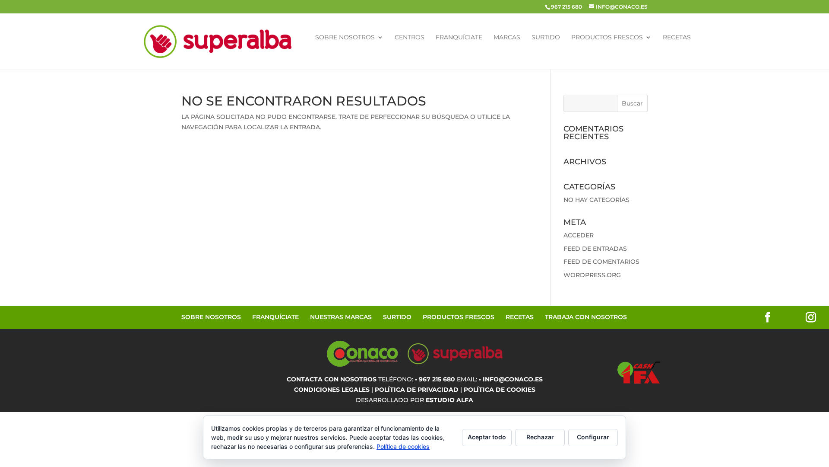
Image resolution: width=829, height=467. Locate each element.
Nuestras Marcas (341, 317)
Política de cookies (403, 446)
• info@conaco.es (511, 379)
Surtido (546, 37)
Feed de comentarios (601, 261)
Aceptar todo (487, 437)
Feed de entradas (595, 249)
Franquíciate (459, 37)
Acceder (578, 235)
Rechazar (540, 437)
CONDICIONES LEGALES (332, 389)
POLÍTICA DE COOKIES (499, 389)
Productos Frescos (607, 37)
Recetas (677, 37)
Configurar (593, 437)
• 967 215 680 (435, 379)
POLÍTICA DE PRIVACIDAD (417, 389)
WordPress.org (592, 275)
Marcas (507, 37)
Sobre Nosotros (345, 37)
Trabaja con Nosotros (586, 317)
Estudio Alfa (449, 400)
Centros (409, 37)
